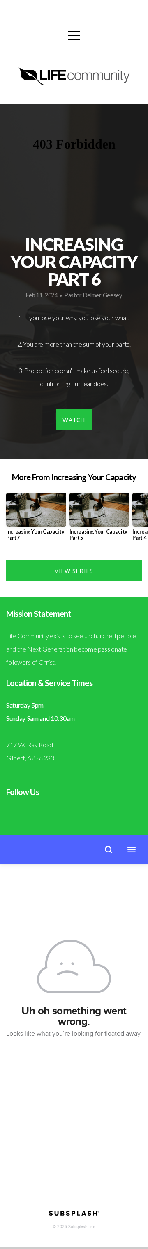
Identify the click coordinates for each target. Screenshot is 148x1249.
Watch (74, 420)
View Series (74, 571)
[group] (36, 520)
